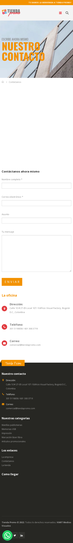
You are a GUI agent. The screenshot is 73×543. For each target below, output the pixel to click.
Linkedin (22, 535)
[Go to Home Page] (3, 82)
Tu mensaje (8, 231)
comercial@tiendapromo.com (20, 408)
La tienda (6, 465)
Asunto (5, 214)
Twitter (15, 535)
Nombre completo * (12, 179)
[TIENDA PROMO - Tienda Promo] (11, 12)
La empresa (7, 457)
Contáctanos (8, 461)
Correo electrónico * (12, 196)
